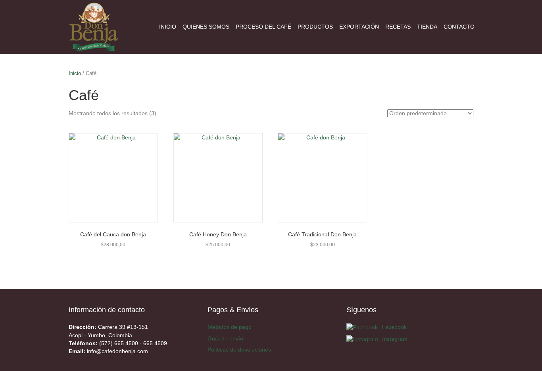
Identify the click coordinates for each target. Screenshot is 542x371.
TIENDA (427, 26)
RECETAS (398, 26)
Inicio (75, 73)
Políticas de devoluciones (239, 349)
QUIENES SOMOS (206, 26)
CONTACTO (459, 26)
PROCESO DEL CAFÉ (263, 26)
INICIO (167, 26)
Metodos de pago (230, 327)
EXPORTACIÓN (359, 26)
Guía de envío (225, 338)
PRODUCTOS (315, 26)
